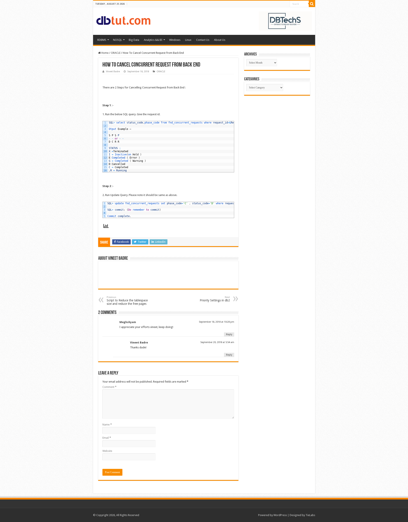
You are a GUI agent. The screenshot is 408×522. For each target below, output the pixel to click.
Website (107, 450)
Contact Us (202, 39)
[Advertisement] (277, 127)
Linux (188, 39)
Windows (174, 39)
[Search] (312, 4)
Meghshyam (127, 322)
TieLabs (310, 515)
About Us (219, 39)
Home (105, 52)
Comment (109, 387)
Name (107, 424)
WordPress (280, 515)
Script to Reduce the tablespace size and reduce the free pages (127, 300)
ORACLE (115, 52)
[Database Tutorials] (123, 20)
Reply (229, 334)
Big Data (134, 39)
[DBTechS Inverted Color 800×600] (285, 20)
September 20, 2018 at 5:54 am (217, 342)
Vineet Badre (113, 71)
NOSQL (117, 39)
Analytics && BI (153, 39)
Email (106, 437)
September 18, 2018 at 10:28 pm (216, 322)
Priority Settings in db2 (215, 299)
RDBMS (101, 39)
